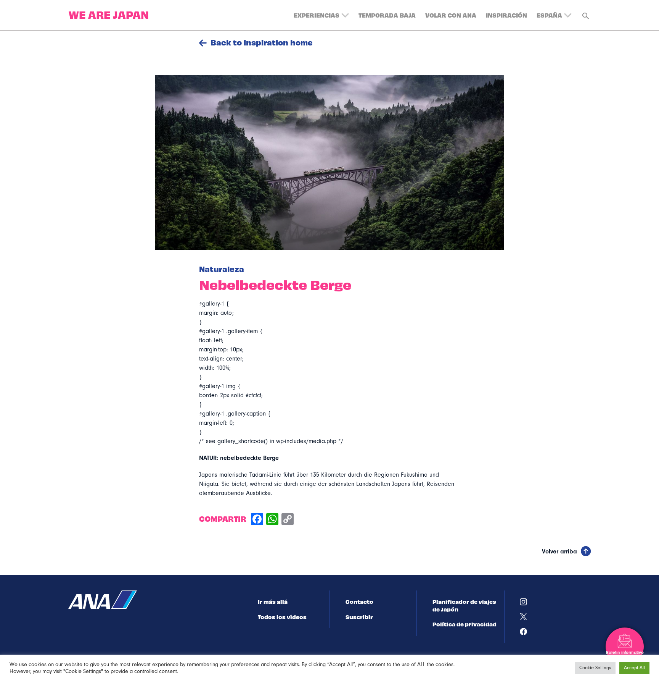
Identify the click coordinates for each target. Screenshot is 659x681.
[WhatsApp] (272, 520)
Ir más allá (273, 601)
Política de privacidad (464, 624)
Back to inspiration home (262, 42)
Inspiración (506, 15)
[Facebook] (257, 520)
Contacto (359, 601)
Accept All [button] (634, 667)
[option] (329, 162)
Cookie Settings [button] (595, 667)
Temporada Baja (387, 15)
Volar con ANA (450, 15)
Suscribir (359, 616)
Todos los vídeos (282, 616)
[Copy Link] (287, 520)
